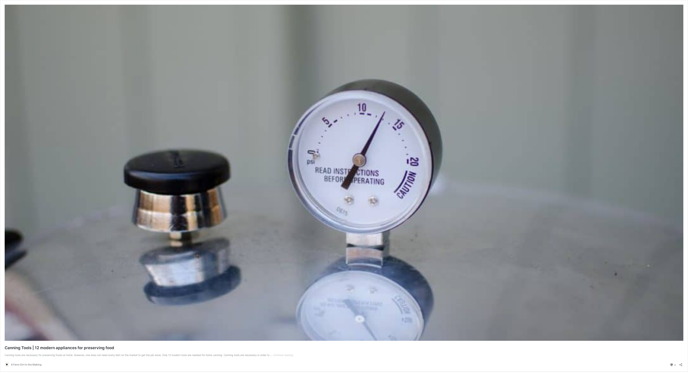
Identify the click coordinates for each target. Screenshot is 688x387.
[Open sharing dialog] (680, 363)
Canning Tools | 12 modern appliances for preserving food (59, 347)
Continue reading (283, 355)
